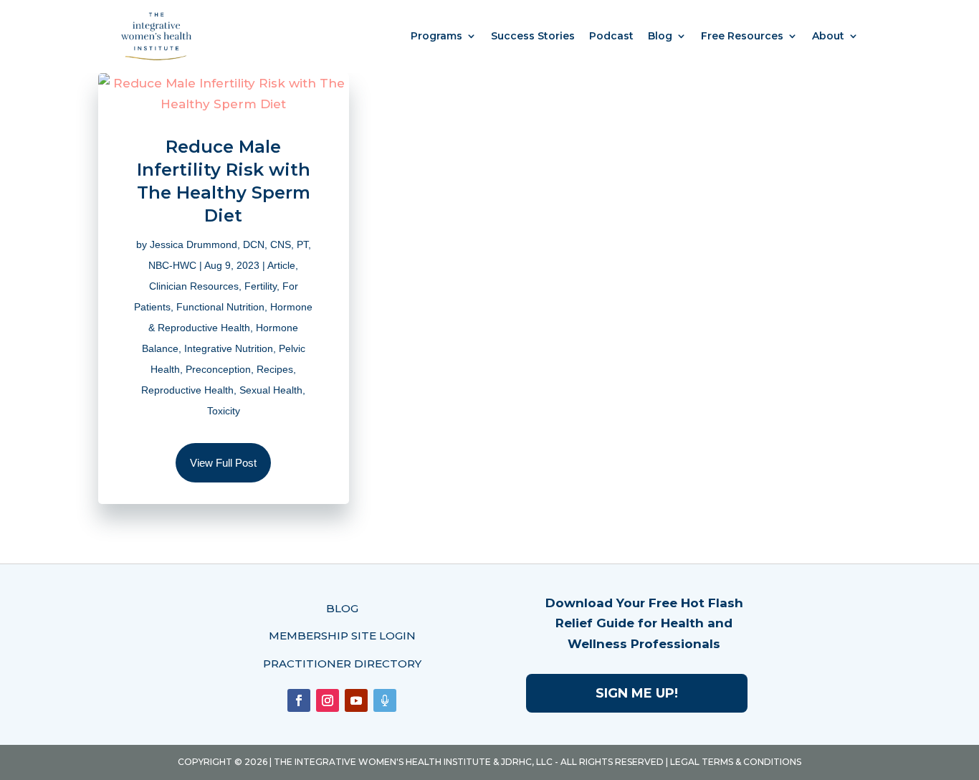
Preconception (218, 369)
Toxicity (223, 411)
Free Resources (742, 35)
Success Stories (533, 35)
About (828, 35)
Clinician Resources (194, 286)
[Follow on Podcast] (384, 700)
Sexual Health (270, 390)
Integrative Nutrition (228, 348)
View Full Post (223, 463)
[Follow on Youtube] (356, 700)
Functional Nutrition (220, 307)
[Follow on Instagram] (327, 700)
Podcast (611, 35)
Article (281, 265)
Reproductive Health (187, 390)
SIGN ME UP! (637, 693)
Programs (436, 35)
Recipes (275, 369)
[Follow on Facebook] (298, 700)
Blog (660, 35)
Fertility (260, 286)
